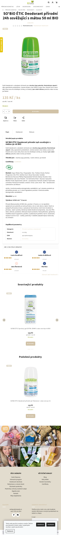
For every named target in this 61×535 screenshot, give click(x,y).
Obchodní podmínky (15, 486)
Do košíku (36, 111)
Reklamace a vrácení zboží (15, 484)
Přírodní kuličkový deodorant (31, 229)
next (57, 320)
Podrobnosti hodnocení (41, 25)
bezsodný (25, 238)
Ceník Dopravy (15, 477)
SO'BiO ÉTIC (30, 22)
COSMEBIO (17, 162)
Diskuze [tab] (31, 132)
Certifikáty (45, 484)
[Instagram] (18, 515)
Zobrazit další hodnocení (49, 274)
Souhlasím (51, 524)
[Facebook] (14, 515)
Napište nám (16, 491)
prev (4, 320)
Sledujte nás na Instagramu (32, 446)
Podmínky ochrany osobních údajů (16, 489)
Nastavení (10, 531)
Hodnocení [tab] (19, 132)
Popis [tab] (7, 132)
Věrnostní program (16, 479)
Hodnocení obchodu (15, 482)
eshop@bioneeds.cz (16, 509)
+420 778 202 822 (15, 511)
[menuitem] (7, 6)
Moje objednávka (15, 496)
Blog (45, 477)
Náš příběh (45, 479)
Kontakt (15, 493)
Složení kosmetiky (45, 482)
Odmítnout (40, 524)
